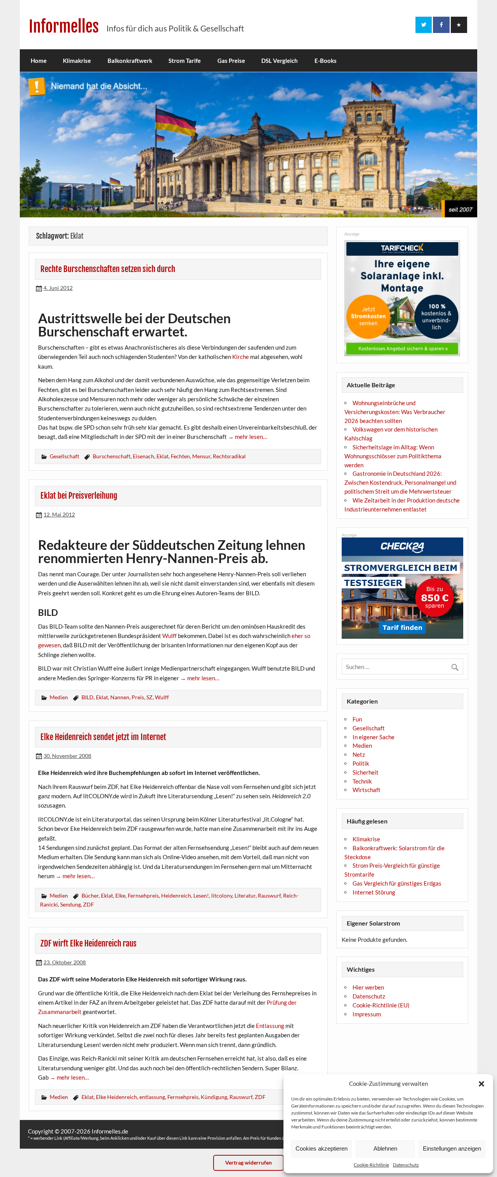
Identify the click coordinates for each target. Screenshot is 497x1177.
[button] (481, 1084)
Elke (120, 895)
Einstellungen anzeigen (452, 1148)
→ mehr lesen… (247, 436)
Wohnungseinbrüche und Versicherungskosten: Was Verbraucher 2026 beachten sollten (394, 411)
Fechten (180, 456)
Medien (59, 697)
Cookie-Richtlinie (371, 1165)
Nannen (119, 697)
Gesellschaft (64, 456)
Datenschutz (406, 1165)
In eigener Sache (373, 736)
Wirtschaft (367, 789)
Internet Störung (374, 892)
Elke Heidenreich (116, 1097)
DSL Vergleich (279, 60)
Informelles (64, 26)
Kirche (240, 356)
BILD (88, 697)
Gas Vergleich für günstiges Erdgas (397, 883)
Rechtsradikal (229, 456)
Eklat (162, 456)
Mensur (201, 456)
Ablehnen (385, 1148)
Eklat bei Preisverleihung (78, 496)
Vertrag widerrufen (248, 1162)
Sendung (70, 904)
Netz (359, 754)
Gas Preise (231, 60)
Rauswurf (269, 895)
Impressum (367, 1014)
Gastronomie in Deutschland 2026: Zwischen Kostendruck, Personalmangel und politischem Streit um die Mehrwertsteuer (400, 482)
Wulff (169, 635)
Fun (357, 719)
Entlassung (270, 1025)
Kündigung (214, 1097)
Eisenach (143, 456)
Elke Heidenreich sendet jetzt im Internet (103, 737)
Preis (138, 697)
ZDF (88, 904)
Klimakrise (77, 60)
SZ (149, 697)
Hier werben (368, 987)
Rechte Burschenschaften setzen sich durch (107, 269)
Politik (361, 763)
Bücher (90, 895)
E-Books (326, 60)
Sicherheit (366, 772)
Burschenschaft (111, 456)
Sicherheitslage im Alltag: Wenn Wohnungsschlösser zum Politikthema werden (392, 456)
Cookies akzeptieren (321, 1148)
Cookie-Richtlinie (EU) (381, 1005)
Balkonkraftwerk (130, 60)
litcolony (221, 895)
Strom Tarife (185, 60)
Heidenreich (176, 895)
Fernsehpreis (143, 895)
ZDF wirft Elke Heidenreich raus (88, 943)
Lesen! (201, 895)
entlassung (152, 1097)
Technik (362, 781)
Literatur (245, 895)
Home (39, 60)
